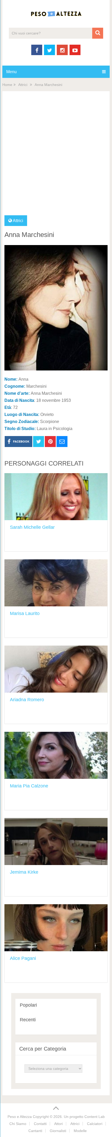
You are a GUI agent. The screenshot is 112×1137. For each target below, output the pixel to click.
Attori (58, 1124)
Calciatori (94, 1124)
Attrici (22, 85)
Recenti (28, 1019)
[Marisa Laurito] (56, 582)
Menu (11, 71)
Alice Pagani (23, 958)
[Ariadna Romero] (56, 669)
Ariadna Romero (27, 699)
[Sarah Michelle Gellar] (56, 496)
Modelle (80, 1131)
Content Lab (94, 1117)
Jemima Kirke (24, 872)
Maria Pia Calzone (29, 785)
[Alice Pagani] (56, 927)
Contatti (40, 1124)
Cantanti (35, 1131)
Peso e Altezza (20, 1117)
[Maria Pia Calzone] (56, 755)
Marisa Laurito (25, 613)
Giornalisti (58, 1131)
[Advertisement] (56, 156)
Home (7, 85)
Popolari (28, 1005)
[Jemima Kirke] (56, 841)
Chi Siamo (17, 1124)
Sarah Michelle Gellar (32, 527)
